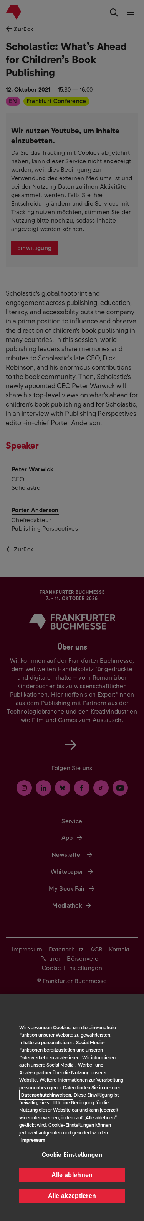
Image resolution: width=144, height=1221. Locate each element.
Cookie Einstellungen (72, 1154)
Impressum (33, 1140)
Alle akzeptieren (72, 1196)
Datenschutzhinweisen (46, 1095)
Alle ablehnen (72, 1175)
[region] (72, 1107)
